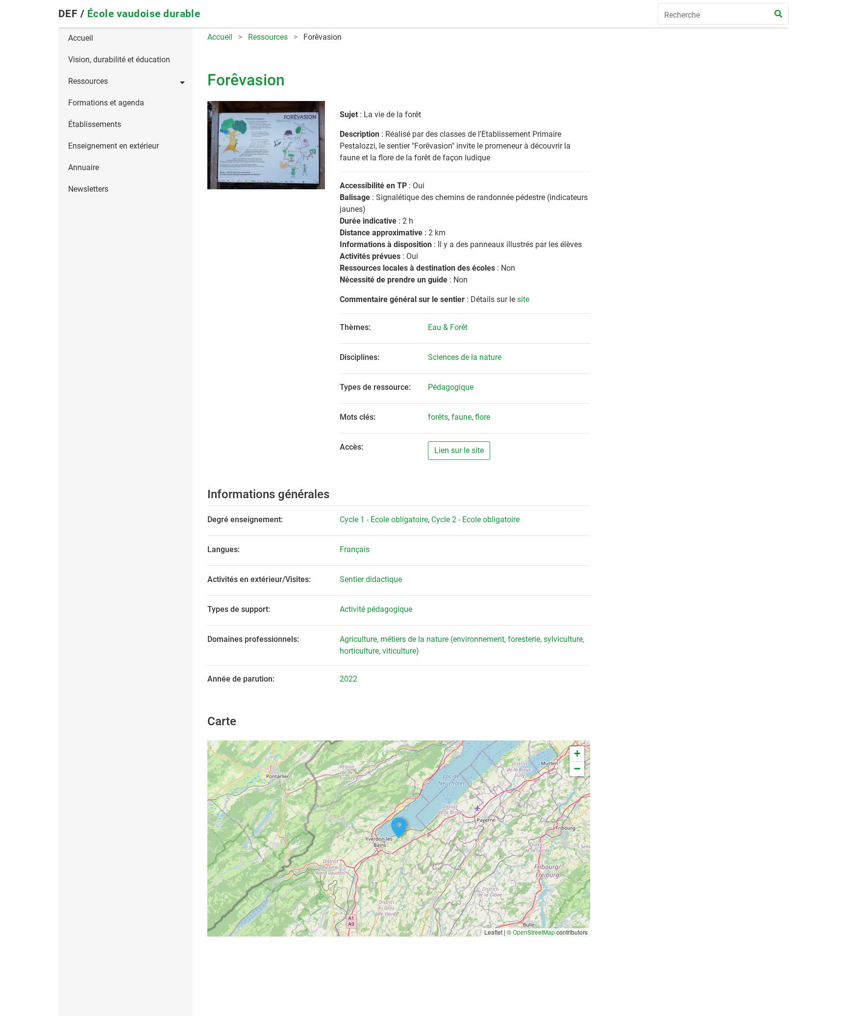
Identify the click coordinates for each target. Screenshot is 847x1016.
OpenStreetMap (534, 932)
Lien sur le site (459, 450)
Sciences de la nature (464, 357)
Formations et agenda (106, 102)
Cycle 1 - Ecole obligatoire (384, 519)
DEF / (72, 14)
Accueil (80, 38)
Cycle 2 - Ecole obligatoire (475, 519)
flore (482, 417)
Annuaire (83, 167)
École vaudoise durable (143, 14)
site (523, 299)
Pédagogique (450, 387)
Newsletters (88, 189)
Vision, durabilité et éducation (119, 59)
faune (461, 417)
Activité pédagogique (376, 609)
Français (355, 549)
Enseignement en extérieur (113, 146)
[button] (398, 827)
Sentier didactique (371, 579)
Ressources (88, 81)
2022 (348, 679)
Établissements (94, 124)
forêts (438, 417)
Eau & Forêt (448, 327)
